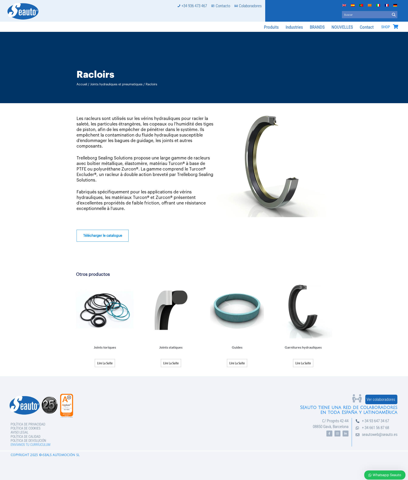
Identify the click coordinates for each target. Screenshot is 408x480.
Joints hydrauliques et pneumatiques (116, 84)
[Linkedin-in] (345, 433)
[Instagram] (337, 433)
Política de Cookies (25, 428)
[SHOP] (395, 26)
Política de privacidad (28, 424)
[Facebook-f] (329, 433)
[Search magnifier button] (393, 14)
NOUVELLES (342, 27)
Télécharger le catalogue (102, 235)
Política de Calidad (25, 437)
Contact (367, 27)
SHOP (385, 27)
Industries (294, 27)
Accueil (81, 84)
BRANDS (317, 27)
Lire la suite (105, 363)
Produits (271, 27)
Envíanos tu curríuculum (30, 445)
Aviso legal (19, 432)
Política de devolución (28, 441)
